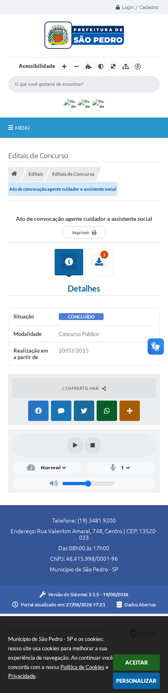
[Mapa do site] (125, 66)
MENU (22, 128)
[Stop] (93, 445)
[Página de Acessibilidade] (138, 66)
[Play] (75, 445)
